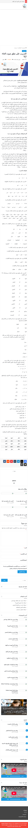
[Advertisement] (14, 28)
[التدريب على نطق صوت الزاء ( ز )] (21, 509)
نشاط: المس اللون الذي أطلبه (18, 1)
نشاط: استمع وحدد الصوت (12, 677)
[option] (14, 707)
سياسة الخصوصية (22, 816)
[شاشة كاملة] (3, 776)
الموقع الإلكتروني (23, 560)
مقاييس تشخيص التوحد (13, 737)
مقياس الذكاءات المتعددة (13, 724)
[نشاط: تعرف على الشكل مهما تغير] (23, 621)
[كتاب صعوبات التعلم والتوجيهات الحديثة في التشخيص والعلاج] (23, 745)
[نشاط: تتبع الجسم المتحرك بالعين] (23, 673)
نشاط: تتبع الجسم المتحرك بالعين (11, 671)
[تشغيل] (25, 776)
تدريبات (15, 47)
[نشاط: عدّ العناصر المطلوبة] (23, 660)
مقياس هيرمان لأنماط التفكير (12, 730)
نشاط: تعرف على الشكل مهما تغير (18, 600)
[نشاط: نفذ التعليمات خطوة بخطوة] (23, 666)
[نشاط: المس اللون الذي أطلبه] (23, 653)
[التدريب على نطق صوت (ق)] (7, 496)
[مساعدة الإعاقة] (25, 6)
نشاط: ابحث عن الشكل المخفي (19, 605)
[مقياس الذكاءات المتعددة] (23, 726)
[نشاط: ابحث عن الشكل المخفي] (23, 634)
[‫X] (21, 461)
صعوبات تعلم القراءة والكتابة (19, 713)
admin (23, 59)
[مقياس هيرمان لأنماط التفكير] (23, 732)
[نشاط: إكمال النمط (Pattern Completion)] (23, 692)
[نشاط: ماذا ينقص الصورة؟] (23, 628)
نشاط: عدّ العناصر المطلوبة (12, 658)
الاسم (25, 547)
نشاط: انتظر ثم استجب (21, 609)
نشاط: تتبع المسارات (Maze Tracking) (9, 683)
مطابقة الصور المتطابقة (21, 607)
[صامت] (5, 776)
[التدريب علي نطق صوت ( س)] (21, 496)
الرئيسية (24, 47)
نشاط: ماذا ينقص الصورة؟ (20, 602)
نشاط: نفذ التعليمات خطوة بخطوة (11, 664)
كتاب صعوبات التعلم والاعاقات (12, 749)
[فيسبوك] (25, 461)
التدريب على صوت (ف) (8, 514)
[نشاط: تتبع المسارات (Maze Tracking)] (23, 686)
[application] (14, 770)
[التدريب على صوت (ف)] (7, 509)
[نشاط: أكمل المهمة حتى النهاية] (23, 647)
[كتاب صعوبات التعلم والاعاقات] (23, 752)
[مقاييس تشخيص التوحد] (23, 739)
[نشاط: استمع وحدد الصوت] (23, 679)
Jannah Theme (4, 823)
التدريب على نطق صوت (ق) (7, 501)
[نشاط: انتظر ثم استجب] (23, 640)
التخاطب (19, 47)
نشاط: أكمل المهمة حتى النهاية (11, 645)
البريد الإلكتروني (23, 554)
